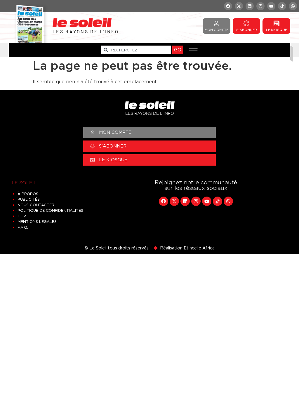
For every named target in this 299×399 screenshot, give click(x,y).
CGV (22, 216)
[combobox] (136, 50)
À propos (28, 194)
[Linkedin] (250, 6)
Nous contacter (36, 205)
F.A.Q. (23, 227)
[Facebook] (228, 6)
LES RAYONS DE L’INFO (86, 31)
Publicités (29, 199)
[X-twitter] (239, 6)
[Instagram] (260, 6)
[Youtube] (271, 6)
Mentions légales (37, 221)
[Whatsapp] (293, 6)
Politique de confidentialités (50, 210)
